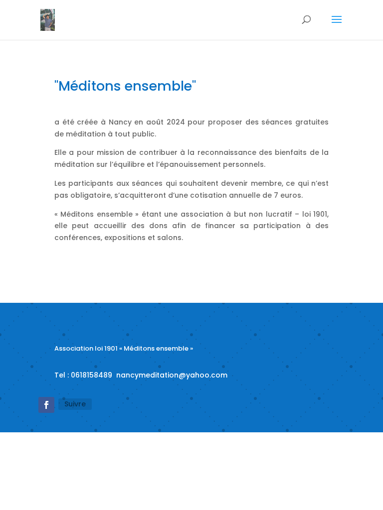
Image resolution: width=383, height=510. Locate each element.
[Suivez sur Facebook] (46, 405)
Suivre (75, 404)
